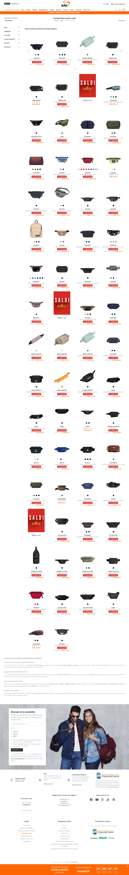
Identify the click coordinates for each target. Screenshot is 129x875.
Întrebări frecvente (26, 836)
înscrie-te (17, 750)
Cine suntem (26, 825)
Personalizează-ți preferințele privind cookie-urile (64, 849)
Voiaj (22, 10)
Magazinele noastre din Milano (26, 831)
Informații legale (74, 862)
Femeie (15, 734)
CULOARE (7, 35)
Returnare (64, 833)
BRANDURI (7, 31)
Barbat (15, 732)
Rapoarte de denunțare (26, 839)
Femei (28, 10)
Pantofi (52, 10)
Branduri (78, 10)
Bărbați (34, 10)
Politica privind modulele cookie (64, 841)
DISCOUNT (7, 47)
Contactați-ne (26, 804)
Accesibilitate (26, 841)
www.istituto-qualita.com (114, 787)
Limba (106, 4)
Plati (64, 825)
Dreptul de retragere (64, 831)
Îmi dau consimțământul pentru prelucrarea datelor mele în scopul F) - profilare (27, 745)
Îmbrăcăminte (43, 10)
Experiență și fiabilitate (26, 828)
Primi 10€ (86, 10)
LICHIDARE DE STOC (12, 10)
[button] (28, 51)
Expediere (64, 828)
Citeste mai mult (19, 781)
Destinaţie (119, 4)
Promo (72, 10)
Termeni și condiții (64, 836)
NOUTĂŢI (7, 43)
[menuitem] (11, 28)
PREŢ (5, 27)
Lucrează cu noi (26, 833)
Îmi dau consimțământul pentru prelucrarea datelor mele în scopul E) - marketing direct (27, 741)
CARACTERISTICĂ (9, 39)
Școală (65, 10)
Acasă (56, 20)
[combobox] (13, 20)
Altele (15, 736)
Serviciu (58, 10)
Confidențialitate (64, 839)
